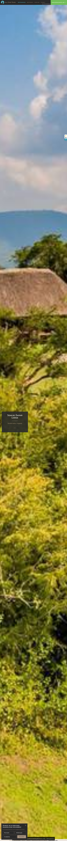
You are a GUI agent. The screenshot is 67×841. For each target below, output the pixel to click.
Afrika (23, 840)
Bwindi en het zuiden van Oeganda (39, 840)
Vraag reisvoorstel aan (58, 2)
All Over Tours (8, 2)
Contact (43, 2)
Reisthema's (30, 2)
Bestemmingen (22, 2)
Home (10, 840)
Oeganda (19, 423)
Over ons (36, 2)
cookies (43, 838)
